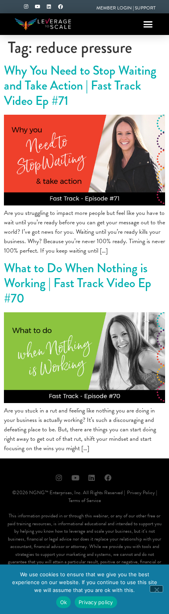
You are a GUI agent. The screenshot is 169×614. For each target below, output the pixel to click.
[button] (148, 24)
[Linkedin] (49, 6)
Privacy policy (96, 602)
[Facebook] (60, 6)
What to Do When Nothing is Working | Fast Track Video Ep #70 (77, 283)
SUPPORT (145, 7)
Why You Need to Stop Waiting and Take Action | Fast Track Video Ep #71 (80, 85)
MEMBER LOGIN (114, 7)
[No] (156, 588)
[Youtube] (37, 6)
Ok (63, 602)
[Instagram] (26, 6)
